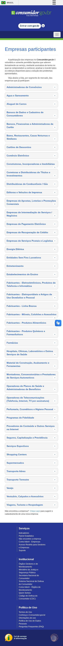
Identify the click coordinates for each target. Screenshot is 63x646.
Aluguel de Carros (31, 104)
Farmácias (31, 342)
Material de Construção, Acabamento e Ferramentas (31, 364)
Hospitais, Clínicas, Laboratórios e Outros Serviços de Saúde (31, 353)
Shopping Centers (31, 454)
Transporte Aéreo (31, 471)
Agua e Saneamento (31, 95)
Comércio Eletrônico (31, 155)
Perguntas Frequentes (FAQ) (31, 627)
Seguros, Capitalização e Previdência (31, 437)
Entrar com (29, 26)
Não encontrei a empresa (30, 539)
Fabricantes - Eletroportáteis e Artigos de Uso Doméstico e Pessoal (31, 296)
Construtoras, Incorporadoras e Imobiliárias (31, 165)
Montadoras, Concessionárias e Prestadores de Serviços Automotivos (31, 376)
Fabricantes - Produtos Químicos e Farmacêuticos (31, 333)
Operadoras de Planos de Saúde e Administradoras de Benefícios (31, 388)
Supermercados (31, 463)
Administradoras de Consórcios (31, 87)
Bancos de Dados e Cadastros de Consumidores (31, 114)
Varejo (31, 488)
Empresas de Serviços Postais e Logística (31, 240)
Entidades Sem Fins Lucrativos (31, 257)
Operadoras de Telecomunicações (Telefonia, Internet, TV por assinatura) (31, 399)
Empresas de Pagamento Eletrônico (31, 224)
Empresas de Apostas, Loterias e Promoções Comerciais (31, 202)
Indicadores (24, 533)
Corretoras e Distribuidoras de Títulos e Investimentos (31, 174)
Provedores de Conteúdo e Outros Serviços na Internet (31, 428)
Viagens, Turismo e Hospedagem (31, 505)
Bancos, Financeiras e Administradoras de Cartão (31, 125)
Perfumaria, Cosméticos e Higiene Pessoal (31, 409)
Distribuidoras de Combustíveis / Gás (31, 184)
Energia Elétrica (31, 249)
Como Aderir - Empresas (29, 542)
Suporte (22, 550)
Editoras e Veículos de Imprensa (31, 192)
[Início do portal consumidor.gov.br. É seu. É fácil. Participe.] (31, 11)
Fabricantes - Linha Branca (31, 306)
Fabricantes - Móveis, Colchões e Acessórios (31, 315)
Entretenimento (31, 266)
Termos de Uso (25, 612)
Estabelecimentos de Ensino (31, 274)
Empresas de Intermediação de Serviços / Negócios (31, 214)
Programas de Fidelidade (31, 417)
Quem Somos (25, 593)
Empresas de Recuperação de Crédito (31, 232)
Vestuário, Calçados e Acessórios (31, 496)
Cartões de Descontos (31, 147)
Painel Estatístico (26, 536)
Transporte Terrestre (31, 479)
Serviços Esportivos (31, 446)
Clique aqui (35, 511)
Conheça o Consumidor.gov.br (32, 615)
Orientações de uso (27, 618)
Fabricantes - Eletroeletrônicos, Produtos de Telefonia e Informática (31, 284)
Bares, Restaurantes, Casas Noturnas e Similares (31, 137)
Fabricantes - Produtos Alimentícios (31, 322)
